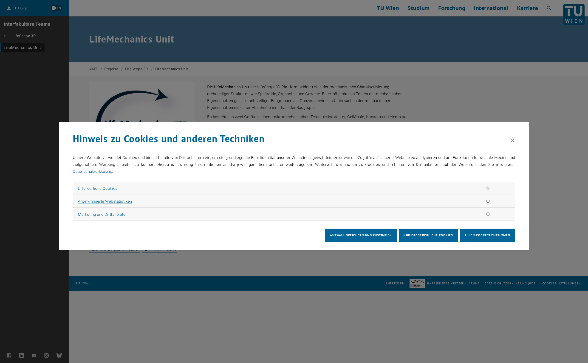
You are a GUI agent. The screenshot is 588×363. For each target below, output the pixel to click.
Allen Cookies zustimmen (487, 235)
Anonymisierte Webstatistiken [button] (105, 201)
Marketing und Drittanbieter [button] (102, 214)
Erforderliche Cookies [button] (98, 188)
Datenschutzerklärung (92, 171)
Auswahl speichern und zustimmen (361, 235)
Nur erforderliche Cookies (428, 235)
